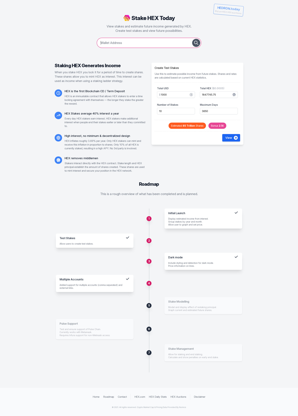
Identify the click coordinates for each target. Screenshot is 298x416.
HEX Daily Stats (158, 396)
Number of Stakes (167, 104)
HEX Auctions (178, 396)
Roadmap (108, 396)
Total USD (163, 88)
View (228, 137)
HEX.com (139, 396)
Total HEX (212, 88)
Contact (122, 396)
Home (96, 396)
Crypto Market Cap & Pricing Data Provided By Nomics (161, 407)
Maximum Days (209, 104)
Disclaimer (199, 396)
